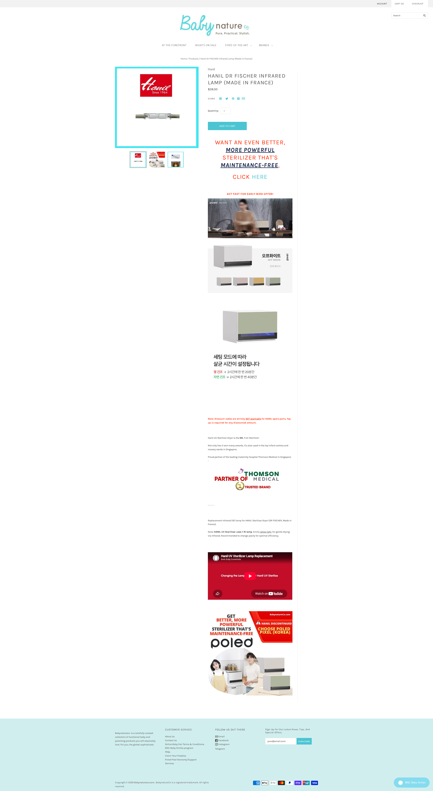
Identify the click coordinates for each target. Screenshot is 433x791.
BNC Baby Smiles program (179, 748)
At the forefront (174, 45)
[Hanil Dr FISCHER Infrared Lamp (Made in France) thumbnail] (157, 159)
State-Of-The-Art (236, 45)
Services (169, 763)
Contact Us (171, 740)
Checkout (418, 3)
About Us (170, 736)
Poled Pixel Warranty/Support (181, 759)
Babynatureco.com (144, 782)
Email (221, 736)
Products (193, 58)
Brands (264, 45)
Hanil (211, 69)
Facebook (223, 740)
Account (382, 3)
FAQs (167, 751)
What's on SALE (205, 45)
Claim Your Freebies (175, 755)
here (260, 176)
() (399, 3)
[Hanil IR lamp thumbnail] (138, 159)
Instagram (224, 744)
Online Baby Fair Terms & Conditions (184, 744)
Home (184, 58)
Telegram (220, 748)
